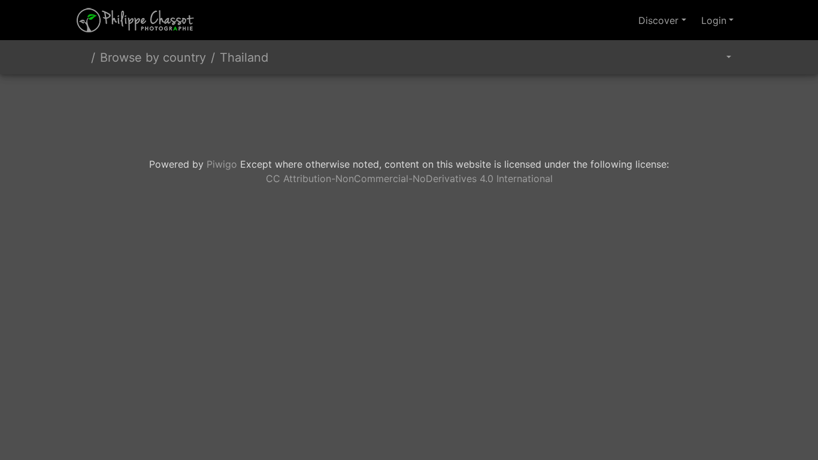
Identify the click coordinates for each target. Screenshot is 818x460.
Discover (658, 20)
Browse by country (153, 57)
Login (713, 20)
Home (81, 57)
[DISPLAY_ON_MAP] (740, 52)
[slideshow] (688, 57)
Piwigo (222, 164)
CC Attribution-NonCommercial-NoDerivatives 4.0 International (409, 178)
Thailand (244, 57)
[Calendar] (720, 57)
